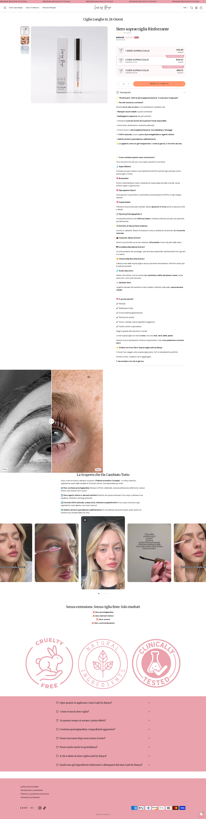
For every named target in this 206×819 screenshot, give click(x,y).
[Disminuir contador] (119, 84)
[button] (4, 7)
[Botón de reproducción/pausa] (85, 520)
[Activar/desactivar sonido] (121, 585)
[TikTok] (44, 807)
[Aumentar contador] (129, 84)
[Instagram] (39, 807)
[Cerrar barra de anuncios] (203, 1)
